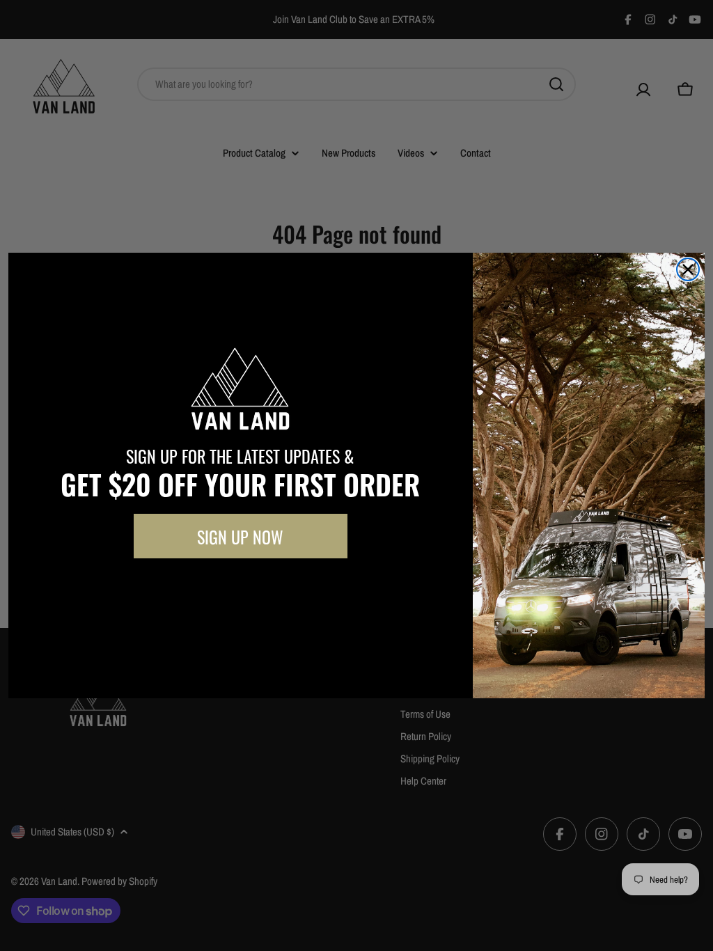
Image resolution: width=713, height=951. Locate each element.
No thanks (240, 589)
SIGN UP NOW (240, 536)
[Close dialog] (688, 269)
